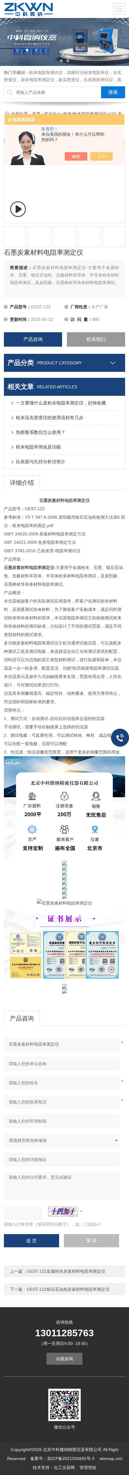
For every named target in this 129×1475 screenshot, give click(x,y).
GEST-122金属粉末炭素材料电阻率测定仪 (66, 1271)
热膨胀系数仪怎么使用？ (40, 432)
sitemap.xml (110, 1458)
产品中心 (52, 113)
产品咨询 (33, 339)
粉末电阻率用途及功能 (38, 446)
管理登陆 (88, 1467)
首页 (37, 113)
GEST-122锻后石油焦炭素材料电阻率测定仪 (68, 1289)
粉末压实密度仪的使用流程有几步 (49, 417)
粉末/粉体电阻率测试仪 (84, 113)
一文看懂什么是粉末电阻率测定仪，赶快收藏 (61, 402)
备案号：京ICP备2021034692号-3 (62, 1458)
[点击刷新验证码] (63, 1212)
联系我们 (96, 339)
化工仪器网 (64, 1467)
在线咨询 (64, 1358)
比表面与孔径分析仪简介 (40, 461)
